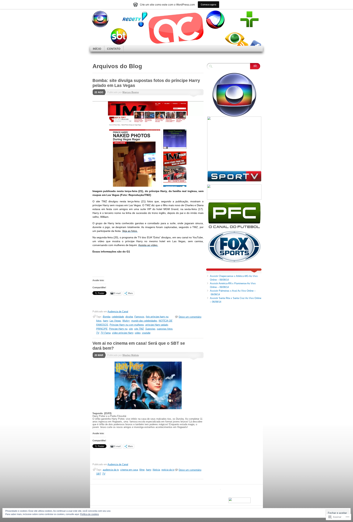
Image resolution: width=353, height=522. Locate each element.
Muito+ (126, 320)
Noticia (156, 469)
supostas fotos (165, 328)
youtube (146, 332)
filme (142, 469)
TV (97, 332)
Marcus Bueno (130, 92)
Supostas (150, 328)
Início (97, 48)
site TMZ (139, 328)
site (131, 328)
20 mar (99, 355)
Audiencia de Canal (118, 311)
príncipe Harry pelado (156, 324)
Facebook (255, 44)
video (137, 332)
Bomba (106, 316)
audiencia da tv (111, 469)
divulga (129, 316)
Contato (113, 48)
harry (105, 320)
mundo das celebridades (144, 320)
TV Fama (105, 332)
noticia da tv (167, 469)
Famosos (139, 316)
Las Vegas (115, 320)
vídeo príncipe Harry (122, 332)
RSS (242, 44)
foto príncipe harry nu (157, 316)
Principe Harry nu (118, 328)
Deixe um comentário (190, 316)
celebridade (118, 316)
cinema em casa (129, 469)
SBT (98, 473)
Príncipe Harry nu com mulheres (127, 324)
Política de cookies (89, 514)
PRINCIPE (102, 328)
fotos (98, 320)
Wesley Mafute (130, 355)
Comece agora (208, 4)
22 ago (99, 92)
